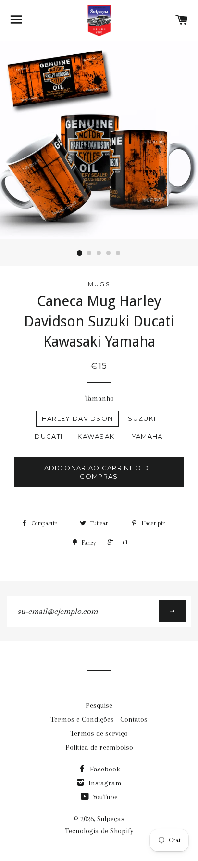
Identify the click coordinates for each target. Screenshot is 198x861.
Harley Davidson (77, 418)
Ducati (48, 436)
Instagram (104, 783)
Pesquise (99, 705)
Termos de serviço (99, 733)
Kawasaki (96, 436)
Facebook (104, 769)
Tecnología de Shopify (99, 830)
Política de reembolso (99, 747)
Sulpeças (110, 818)
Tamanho (99, 398)
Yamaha (147, 436)
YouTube (104, 797)
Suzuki (142, 418)
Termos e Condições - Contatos (99, 719)
